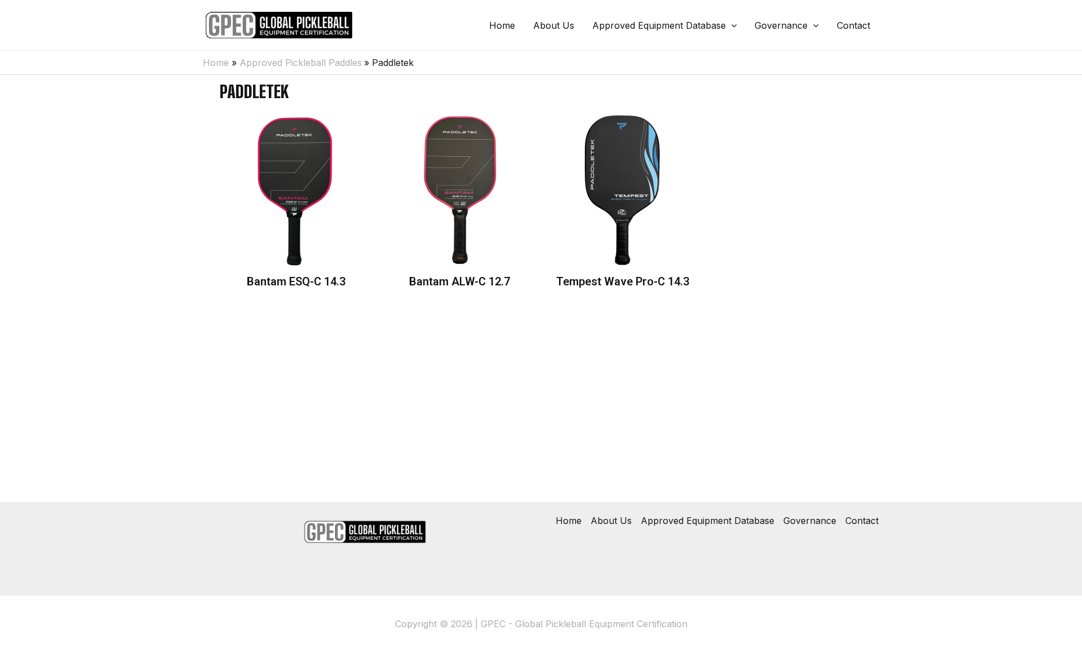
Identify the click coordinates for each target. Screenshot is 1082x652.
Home (502, 25)
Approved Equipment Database (659, 25)
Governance (781, 25)
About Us (553, 25)
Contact (853, 25)
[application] (731, 25)
